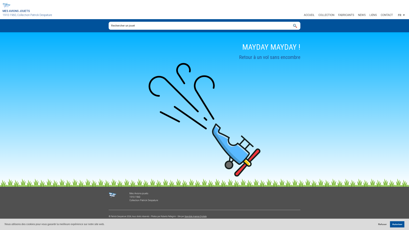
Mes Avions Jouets (16, 11)
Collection (326, 15)
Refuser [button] (382, 224)
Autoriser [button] (397, 224)
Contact (387, 15)
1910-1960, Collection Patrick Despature (27, 15)
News (362, 15)
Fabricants (346, 15)
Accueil (309, 15)
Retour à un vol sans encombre (269, 57)
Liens (373, 15)
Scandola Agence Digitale (196, 216)
